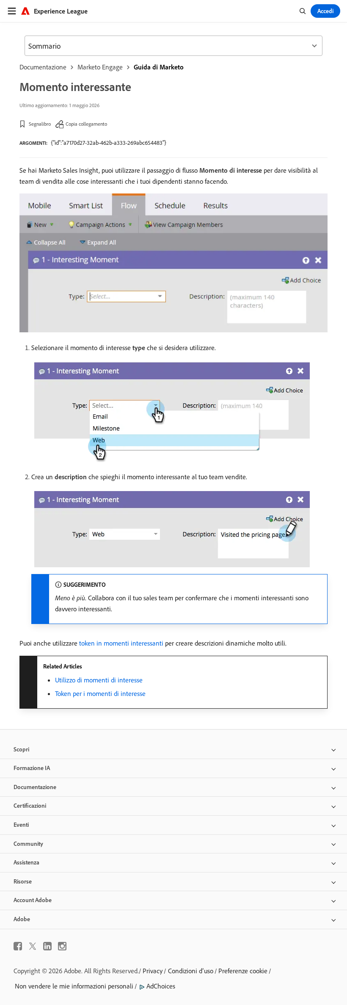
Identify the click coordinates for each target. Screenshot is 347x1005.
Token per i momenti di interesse (100, 693)
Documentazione (42, 67)
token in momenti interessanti (121, 643)
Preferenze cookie (242, 970)
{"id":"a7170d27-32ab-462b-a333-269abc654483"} (108, 142)
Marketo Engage (100, 67)
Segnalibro (40, 124)
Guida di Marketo (159, 67)
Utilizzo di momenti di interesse (99, 680)
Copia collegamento (86, 124)
